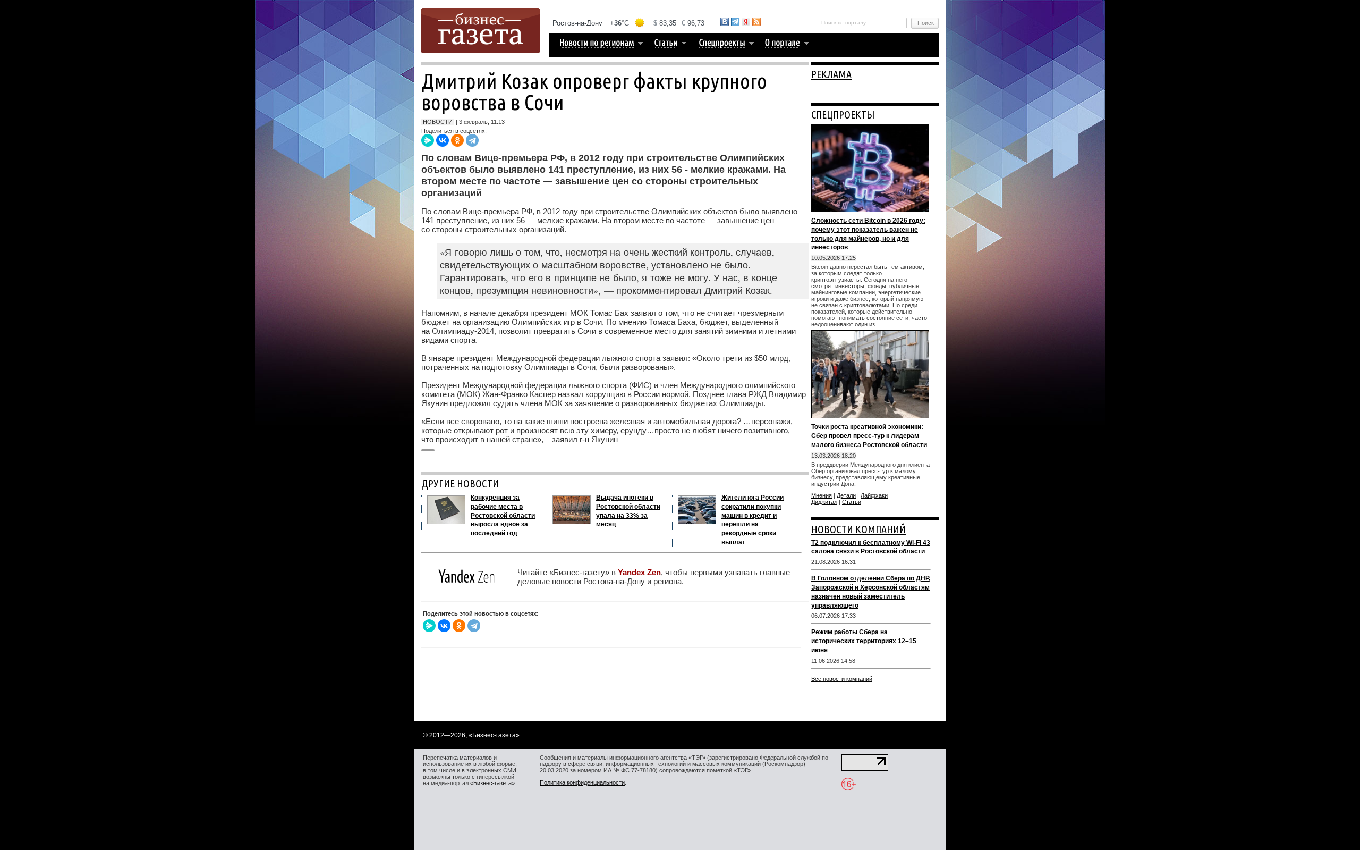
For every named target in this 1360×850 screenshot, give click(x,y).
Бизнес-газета (492, 783)
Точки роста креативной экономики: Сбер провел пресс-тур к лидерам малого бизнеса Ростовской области (869, 436)
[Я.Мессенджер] (427, 140)
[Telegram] (472, 140)
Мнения (821, 495)
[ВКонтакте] (442, 140)
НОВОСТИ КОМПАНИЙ (858, 529)
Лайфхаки (874, 495)
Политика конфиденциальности (582, 782)
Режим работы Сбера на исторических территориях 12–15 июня (863, 641)
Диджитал (824, 502)
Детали (846, 495)
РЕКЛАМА (831, 74)
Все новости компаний (841, 679)
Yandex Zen (639, 572)
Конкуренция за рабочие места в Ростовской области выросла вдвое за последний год (503, 515)
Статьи (851, 502)
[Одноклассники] (457, 140)
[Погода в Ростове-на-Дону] (629, 23)
